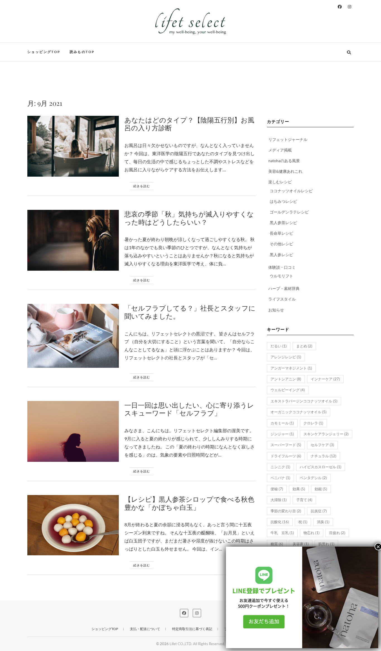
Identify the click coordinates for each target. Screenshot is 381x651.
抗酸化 (280, 522)
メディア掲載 (280, 150)
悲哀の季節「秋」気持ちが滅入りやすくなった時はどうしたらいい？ (189, 217)
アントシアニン (286, 379)
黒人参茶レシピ (283, 222)
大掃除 (279, 500)
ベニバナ (280, 477)
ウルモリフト (281, 275)
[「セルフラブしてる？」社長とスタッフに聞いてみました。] (73, 336)
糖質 (277, 544)
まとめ (304, 346)
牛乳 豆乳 (282, 532)
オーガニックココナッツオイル (299, 412)
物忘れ (311, 532)
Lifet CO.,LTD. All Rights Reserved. (197, 644)
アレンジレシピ (286, 357)
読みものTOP (82, 52)
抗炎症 (319, 511)
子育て (304, 500)
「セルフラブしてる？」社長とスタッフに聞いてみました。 (189, 311)
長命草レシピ (281, 233)
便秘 (277, 489)
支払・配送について (145, 629)
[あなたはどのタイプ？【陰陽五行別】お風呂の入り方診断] (73, 146)
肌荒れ (326, 544)
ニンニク (280, 467)
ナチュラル (323, 456)
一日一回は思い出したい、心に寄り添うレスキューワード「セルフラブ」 (189, 408)
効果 (299, 489)
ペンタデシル (313, 477)
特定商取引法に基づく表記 (192, 629)
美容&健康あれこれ (285, 171)
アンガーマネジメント (291, 368)
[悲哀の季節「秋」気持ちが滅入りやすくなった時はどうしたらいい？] (73, 240)
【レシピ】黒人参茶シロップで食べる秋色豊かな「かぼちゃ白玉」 (189, 502)
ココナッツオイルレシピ (291, 190)
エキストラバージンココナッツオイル (304, 401)
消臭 (323, 522)
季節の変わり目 (286, 511)
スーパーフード (286, 445)
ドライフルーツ (286, 456)
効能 (321, 489)
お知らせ (276, 310)
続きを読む (141, 186)
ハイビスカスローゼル (320, 467)
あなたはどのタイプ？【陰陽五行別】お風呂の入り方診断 (189, 123)
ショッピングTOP (44, 52)
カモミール (282, 423)
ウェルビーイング (288, 390)
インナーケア (325, 379)
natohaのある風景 (284, 160)
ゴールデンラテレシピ (289, 212)
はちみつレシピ (283, 201)
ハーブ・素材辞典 (284, 288)
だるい (279, 346)
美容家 (301, 544)
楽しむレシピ (280, 181)
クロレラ (313, 423)
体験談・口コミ (282, 267)
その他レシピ (281, 243)
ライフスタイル (282, 299)
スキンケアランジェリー (326, 434)
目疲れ (337, 532)
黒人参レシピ (281, 254)
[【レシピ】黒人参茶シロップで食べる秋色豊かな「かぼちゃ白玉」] (73, 525)
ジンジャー (282, 434)
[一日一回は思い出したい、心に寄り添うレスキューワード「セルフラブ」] (73, 431)
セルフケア (322, 445)
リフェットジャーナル (287, 139)
